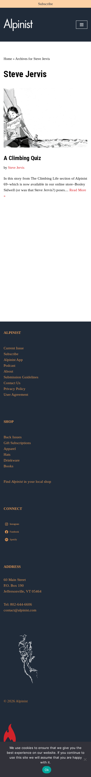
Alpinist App (14, 360)
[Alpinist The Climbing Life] (18, 24)
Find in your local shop (27, 482)
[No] (85, 759)
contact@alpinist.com (20, 610)
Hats (7, 454)
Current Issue (14, 348)
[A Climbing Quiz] (45, 118)
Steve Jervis (16, 167)
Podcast (9, 365)
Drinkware (12, 460)
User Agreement (16, 394)
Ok (47, 770)
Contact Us (12, 383)
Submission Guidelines (21, 377)
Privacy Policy (14, 389)
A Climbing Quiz (22, 158)
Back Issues (13, 437)
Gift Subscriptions (17, 443)
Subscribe (45, 4)
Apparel (10, 449)
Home (8, 59)
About (8, 371)
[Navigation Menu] (81, 25)
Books (8, 466)
